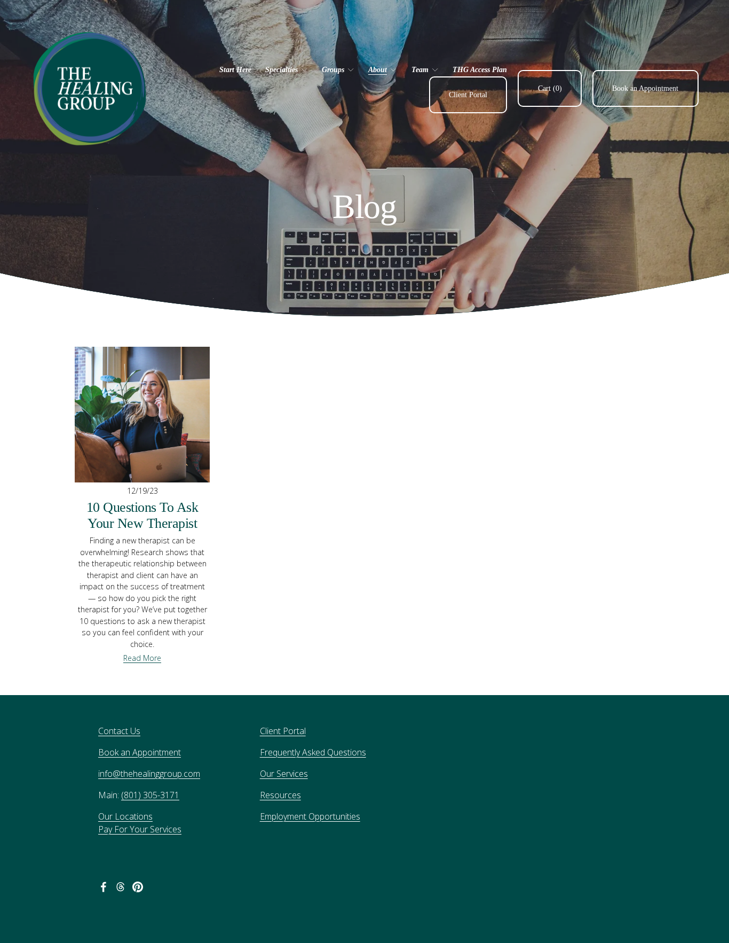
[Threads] (120, 887)
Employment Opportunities (310, 816)
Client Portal (468, 94)
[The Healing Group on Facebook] (103, 887)
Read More (142, 658)
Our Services (284, 774)
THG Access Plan (480, 69)
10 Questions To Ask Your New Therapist (142, 516)
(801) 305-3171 (150, 795)
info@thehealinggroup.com (149, 774)
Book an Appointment (645, 88)
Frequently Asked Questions (313, 752)
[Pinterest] (137, 887)
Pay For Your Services (139, 829)
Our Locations (125, 816)
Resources (280, 795)
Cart (550, 88)
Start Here (235, 69)
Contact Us (119, 731)
